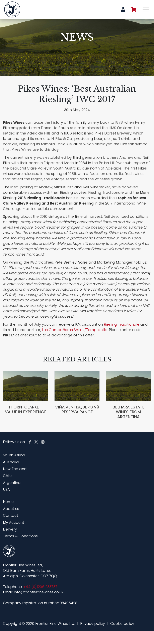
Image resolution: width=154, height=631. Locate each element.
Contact (10, 515)
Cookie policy (122, 623)
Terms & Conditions (20, 536)
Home (8, 501)
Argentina (12, 482)
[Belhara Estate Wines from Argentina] (128, 386)
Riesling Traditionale (121, 324)
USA (6, 489)
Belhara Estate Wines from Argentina (128, 411)
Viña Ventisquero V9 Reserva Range (77, 409)
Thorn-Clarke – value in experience (25, 409)
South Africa (14, 454)
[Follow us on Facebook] (30, 441)
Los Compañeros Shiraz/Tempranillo (74, 329)
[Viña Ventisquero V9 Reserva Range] (77, 386)
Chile (7, 475)
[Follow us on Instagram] (43, 441)
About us (11, 508)
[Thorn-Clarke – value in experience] (25, 386)
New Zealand (15, 468)
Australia (11, 461)
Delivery (10, 529)
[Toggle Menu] (146, 9)
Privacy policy (92, 623)
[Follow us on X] (36, 441)
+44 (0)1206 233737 (40, 586)
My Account (13, 522)
